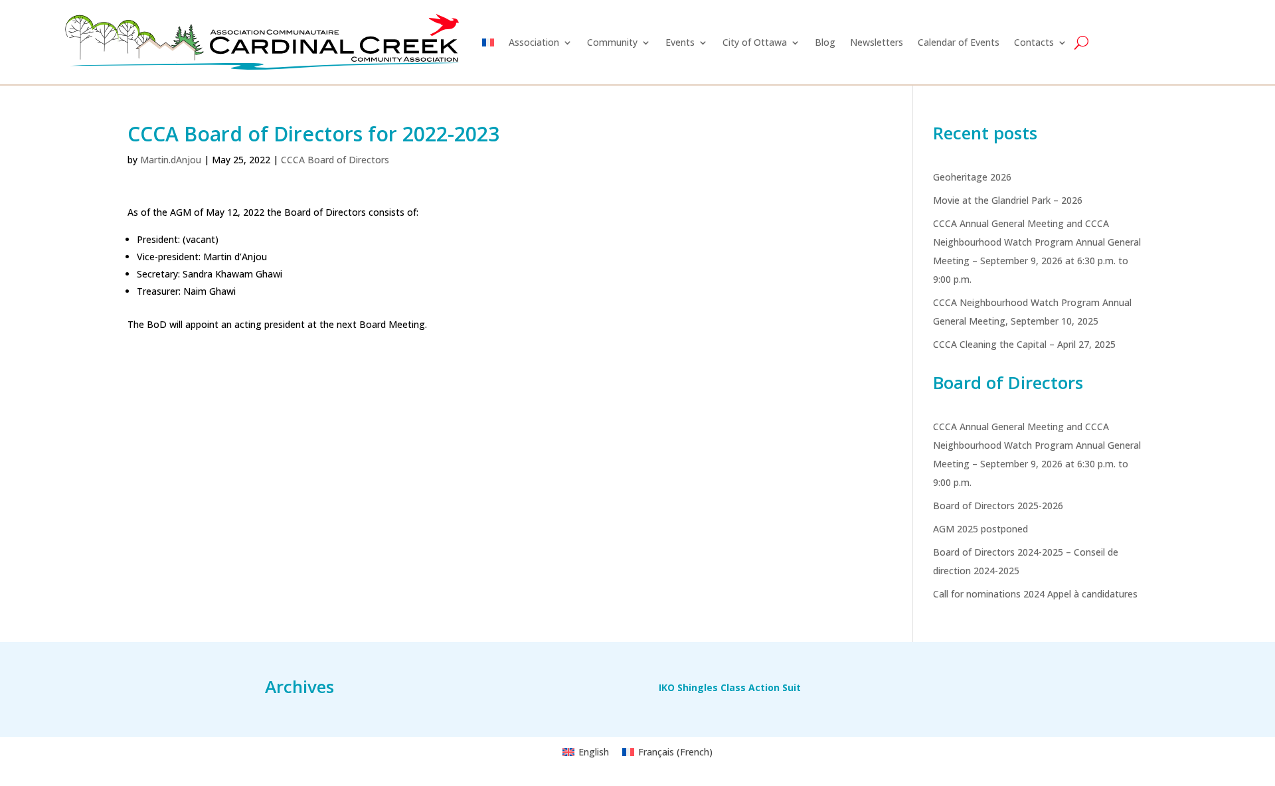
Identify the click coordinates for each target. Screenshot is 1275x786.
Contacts (1034, 42)
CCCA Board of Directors (335, 159)
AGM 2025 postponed (980, 528)
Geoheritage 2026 (972, 177)
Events (680, 42)
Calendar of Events (958, 42)
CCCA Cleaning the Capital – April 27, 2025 (1024, 344)
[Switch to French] (488, 42)
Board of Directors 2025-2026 (998, 505)
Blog (825, 42)
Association (534, 42)
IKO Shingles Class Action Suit (730, 688)
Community (612, 42)
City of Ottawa (754, 42)
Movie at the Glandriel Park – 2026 (1007, 200)
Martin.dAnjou (170, 159)
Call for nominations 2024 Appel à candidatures (1035, 594)
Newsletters (876, 42)
